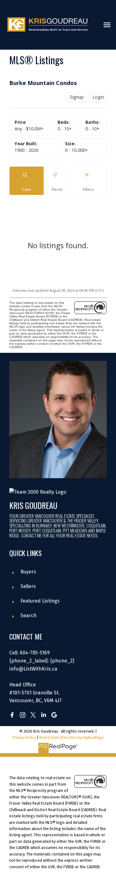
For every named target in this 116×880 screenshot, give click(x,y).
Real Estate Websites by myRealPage (71, 737)
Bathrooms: (92, 129)
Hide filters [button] (88, 180)
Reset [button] (57, 180)
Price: (29, 129)
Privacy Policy (24, 737)
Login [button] (98, 97)
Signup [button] (77, 97)
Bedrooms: (65, 129)
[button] (12, 715)
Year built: (26, 150)
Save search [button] (26, 180)
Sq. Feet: (76, 150)
